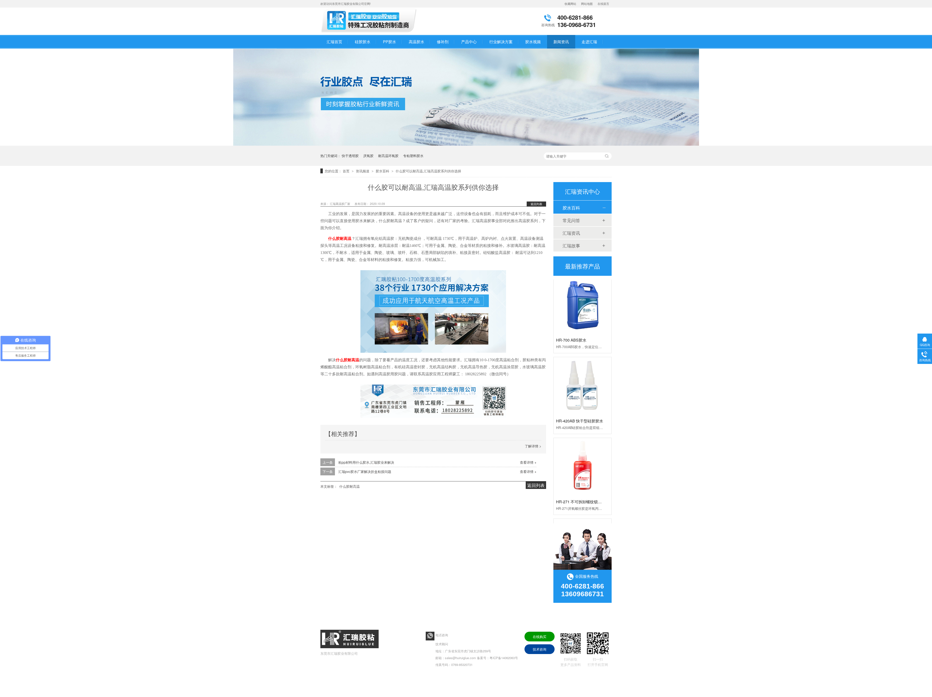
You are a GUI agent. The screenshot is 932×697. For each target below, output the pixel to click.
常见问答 (571, 220)
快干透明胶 (350, 155)
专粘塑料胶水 (413, 155)
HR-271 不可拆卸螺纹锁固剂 (581, 490)
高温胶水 (416, 41)
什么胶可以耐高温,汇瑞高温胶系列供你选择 (428, 170)
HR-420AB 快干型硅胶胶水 (579, 409)
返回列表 (536, 204)
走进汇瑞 (589, 41)
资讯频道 (363, 170)
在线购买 (539, 636)
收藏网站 (570, 3)
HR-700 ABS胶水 (571, 328)
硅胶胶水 (362, 41)
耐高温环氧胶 (388, 155)
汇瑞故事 (571, 245)
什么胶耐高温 (339, 238)
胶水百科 (383, 170)
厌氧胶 (368, 155)
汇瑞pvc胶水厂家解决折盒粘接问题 (364, 471)
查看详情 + (528, 462)
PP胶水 (389, 41)
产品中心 (469, 41)
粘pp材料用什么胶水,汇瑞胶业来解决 (366, 462)
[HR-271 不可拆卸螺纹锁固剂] (582, 455)
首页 (346, 170)
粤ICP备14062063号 (504, 657)
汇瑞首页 (334, 41)
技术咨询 (539, 649)
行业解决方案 (501, 41)
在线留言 (603, 3)
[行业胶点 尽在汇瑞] (466, 144)
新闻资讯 (561, 41)
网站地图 (587, 3)
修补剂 (443, 41)
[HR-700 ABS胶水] (582, 294)
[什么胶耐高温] (370, 32)
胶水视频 (533, 41)
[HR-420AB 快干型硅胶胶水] (582, 374)
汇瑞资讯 (571, 233)
